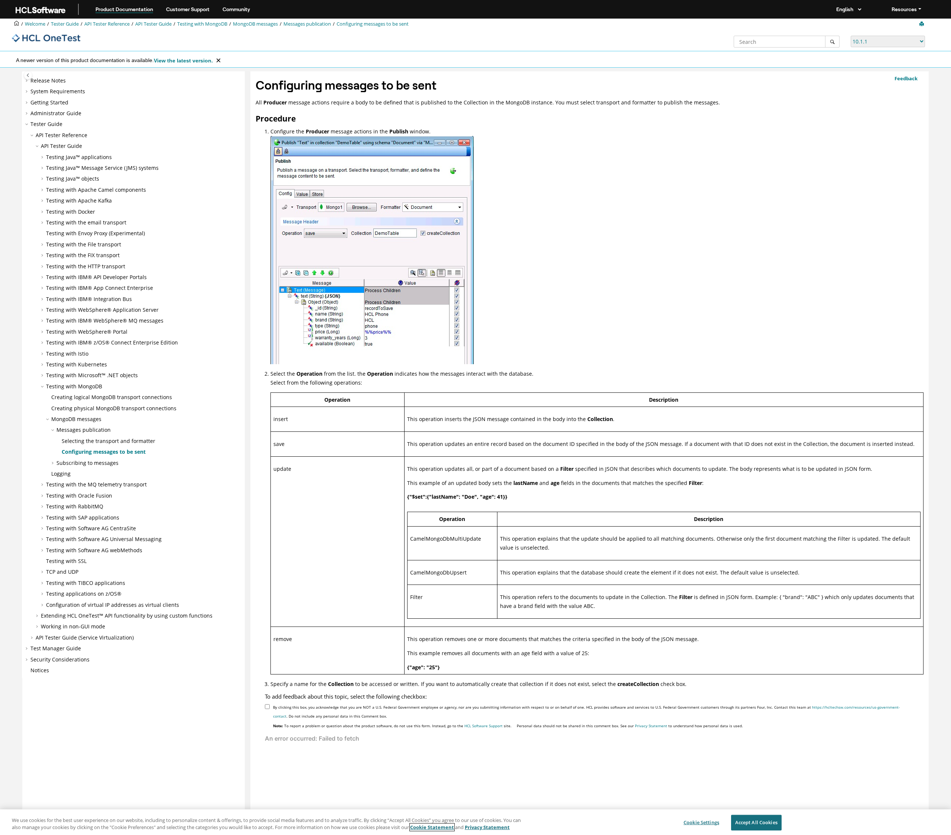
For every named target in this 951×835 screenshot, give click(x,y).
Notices (39, 670)
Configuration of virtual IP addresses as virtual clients (112, 604)
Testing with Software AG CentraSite (91, 528)
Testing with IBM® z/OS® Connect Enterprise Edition (112, 342)
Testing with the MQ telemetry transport (96, 484)
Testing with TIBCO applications (85, 582)
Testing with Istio (67, 353)
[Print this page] (922, 24)
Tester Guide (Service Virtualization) (85, 637)
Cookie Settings (701, 822)
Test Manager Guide (55, 648)
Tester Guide (65, 24)
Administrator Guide (55, 113)
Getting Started (49, 102)
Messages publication (307, 24)
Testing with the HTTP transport (85, 266)
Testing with (202, 24)
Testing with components (96, 189)
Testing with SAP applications (82, 517)
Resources (904, 9)
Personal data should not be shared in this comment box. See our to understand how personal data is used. (630, 725)
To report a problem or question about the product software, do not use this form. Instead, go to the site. (392, 725)
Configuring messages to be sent (373, 24)
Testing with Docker (70, 211)
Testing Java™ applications (79, 157)
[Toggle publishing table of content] (28, 75)
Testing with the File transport (83, 244)
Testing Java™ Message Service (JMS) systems (102, 167)
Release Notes (48, 80)
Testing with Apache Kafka (79, 200)
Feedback (906, 78)
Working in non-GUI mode (73, 626)
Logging (61, 473)
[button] (27, 80)
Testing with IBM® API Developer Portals (96, 277)
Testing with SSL (66, 560)
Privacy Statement (651, 725)
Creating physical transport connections (113, 408)
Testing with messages (104, 320)
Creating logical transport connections (111, 397)
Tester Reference (107, 24)
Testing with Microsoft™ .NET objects (92, 375)
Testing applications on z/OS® (83, 593)
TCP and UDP (62, 571)
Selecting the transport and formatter (108, 440)
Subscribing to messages (87, 462)
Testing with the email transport (86, 222)
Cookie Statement (432, 827)
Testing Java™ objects (72, 178)
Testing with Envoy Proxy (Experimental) (95, 233)
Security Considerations (60, 659)
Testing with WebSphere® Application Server (102, 309)
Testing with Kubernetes (76, 364)
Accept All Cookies (756, 822)
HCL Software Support (483, 725)
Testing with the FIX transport (83, 255)
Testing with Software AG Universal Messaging (104, 539)
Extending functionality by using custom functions (126, 615)
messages (255, 24)
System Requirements (57, 91)
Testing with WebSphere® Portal (86, 331)
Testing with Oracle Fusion (79, 495)
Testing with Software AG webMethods (94, 550)
